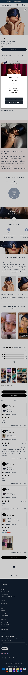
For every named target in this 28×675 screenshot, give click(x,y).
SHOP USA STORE (14, 99)
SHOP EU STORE (14, 103)
